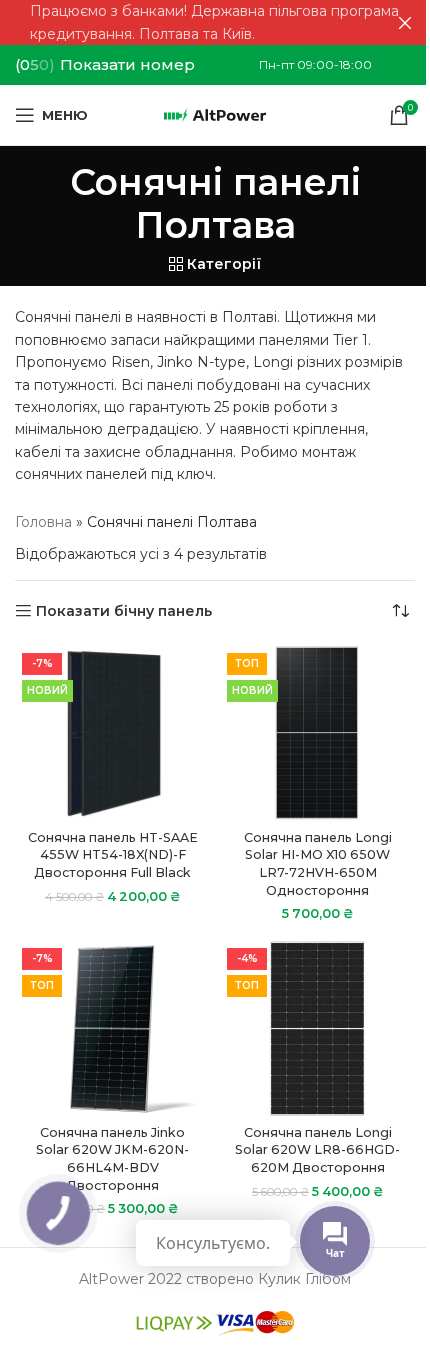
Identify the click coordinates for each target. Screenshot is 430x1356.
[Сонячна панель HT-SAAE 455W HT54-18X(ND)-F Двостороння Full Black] (112, 733)
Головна (43, 522)
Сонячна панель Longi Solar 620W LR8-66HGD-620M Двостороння (317, 1150)
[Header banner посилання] (215, 22)
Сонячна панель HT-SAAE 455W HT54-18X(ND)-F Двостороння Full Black (113, 855)
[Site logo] (214, 114)
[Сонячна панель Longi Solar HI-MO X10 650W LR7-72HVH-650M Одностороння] (317, 733)
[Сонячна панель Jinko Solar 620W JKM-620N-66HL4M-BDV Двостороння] (112, 1028)
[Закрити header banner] (405, 22)
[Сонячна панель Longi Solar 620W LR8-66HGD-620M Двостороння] (317, 1028)
